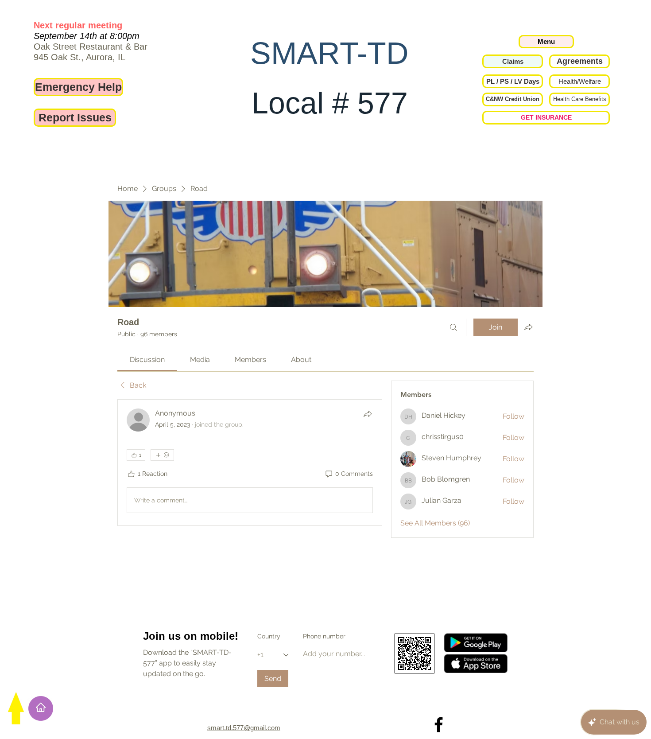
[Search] (453, 327)
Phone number (324, 636)
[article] (249, 462)
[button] (512, 81)
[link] (147, 359)
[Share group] (528, 327)
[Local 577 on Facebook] (439, 725)
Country (268, 636)
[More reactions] (162, 455)
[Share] (367, 413)
